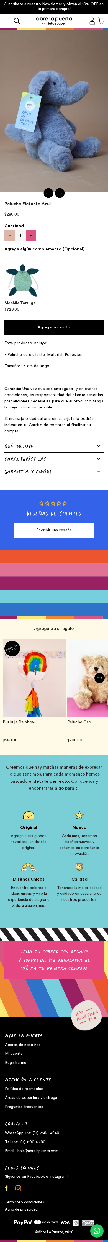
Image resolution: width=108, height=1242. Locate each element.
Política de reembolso (24, 1089)
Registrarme (15, 1063)
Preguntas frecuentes (24, 1107)
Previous (48, 193)
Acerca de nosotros (23, 1045)
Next (59, 193)
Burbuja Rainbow (19, 722)
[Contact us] (97, 1231)
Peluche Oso (79, 722)
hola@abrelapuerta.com (37, 1151)
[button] (6, 21)
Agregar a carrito (54, 327)
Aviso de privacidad (21, 1209)
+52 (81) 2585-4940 (42, 1133)
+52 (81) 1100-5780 (28, 1142)
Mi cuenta (13, 1054)
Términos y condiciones (24, 1202)
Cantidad (14, 226)
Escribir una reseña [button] (54, 530)
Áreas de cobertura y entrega (31, 1098)
